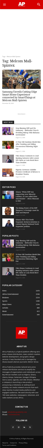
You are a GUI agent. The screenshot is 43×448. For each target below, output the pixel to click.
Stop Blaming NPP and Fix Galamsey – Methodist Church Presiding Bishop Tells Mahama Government (27, 131)
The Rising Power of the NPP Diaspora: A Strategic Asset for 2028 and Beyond (27, 210)
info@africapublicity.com (17, 412)
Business (5, 88)
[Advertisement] (21, 33)
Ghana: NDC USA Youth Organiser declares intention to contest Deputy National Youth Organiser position (27, 223)
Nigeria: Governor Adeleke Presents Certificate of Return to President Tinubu (28, 172)
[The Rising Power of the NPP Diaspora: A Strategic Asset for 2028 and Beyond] (8, 211)
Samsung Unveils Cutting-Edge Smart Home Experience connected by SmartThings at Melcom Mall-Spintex (19, 96)
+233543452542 (14, 414)
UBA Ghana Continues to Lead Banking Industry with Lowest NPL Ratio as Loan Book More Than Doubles (27, 159)
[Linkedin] (24, 427)
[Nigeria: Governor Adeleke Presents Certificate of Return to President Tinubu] (8, 173)
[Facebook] (13, 427)
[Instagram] (18, 427)
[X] (30, 427)
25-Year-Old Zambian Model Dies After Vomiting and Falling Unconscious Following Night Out (28, 145)
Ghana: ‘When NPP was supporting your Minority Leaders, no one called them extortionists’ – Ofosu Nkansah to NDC (27, 196)
